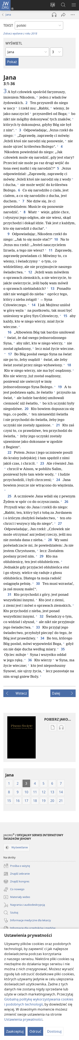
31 (10, 594)
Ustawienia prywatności (23, 1019)
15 (65, 316)
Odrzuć (35, 1031)
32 (42, 616)
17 (10, 354)
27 (60, 523)
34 (42, 638)
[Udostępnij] (63, 15)
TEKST (8, 25)
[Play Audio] (54, 15)
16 (10, 332)
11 (51, 250)
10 (56, 239)
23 (42, 463)
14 (34, 305)
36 (30, 660)
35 (63, 649)
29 (42, 556)
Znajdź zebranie (16, 874)
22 (10, 452)
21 (58, 425)
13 (53, 288)
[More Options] (72, 15)
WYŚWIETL (13, 43)
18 (69, 365)
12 (30, 272)
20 (27, 408)
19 (60, 387)
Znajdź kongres (16, 881)
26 (66, 501)
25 (10, 496)
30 (38, 583)
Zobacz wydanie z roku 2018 (20, 33)
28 (50, 540)
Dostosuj (54, 1031)
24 (58, 479)
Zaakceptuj (15, 1031)
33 (38, 627)
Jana (8, 14)
